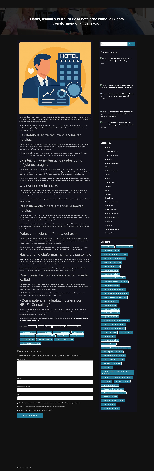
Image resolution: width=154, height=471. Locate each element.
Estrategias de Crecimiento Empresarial (116, 320)
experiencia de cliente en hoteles (114, 328)
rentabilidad (107, 381)
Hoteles (48, 326)
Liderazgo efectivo (109, 336)
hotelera (41, 326)
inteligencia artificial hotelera (68, 172)
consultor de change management (114, 258)
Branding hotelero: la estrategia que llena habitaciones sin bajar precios (121, 87)
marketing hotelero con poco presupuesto (117, 348)
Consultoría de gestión (112, 163)
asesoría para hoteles (125, 247)
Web (18, 395)
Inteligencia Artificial (59, 326)
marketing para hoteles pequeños (114, 355)
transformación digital (110, 397)
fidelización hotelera (28, 335)
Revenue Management (45, 339)
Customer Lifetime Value (111, 313)
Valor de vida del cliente (111, 408)
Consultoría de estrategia (112, 266)
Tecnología (108, 221)
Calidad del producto (111, 151)
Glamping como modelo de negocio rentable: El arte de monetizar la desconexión (121, 114)
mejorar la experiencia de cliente (114, 359)
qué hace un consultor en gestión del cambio (118, 377)
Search (131, 44)
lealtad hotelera (63, 335)
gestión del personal (110, 332)
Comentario (21, 359)
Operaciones (109, 198)
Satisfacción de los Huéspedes (113, 389)
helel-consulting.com (33, 320)
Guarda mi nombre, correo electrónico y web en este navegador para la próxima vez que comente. (49, 403)
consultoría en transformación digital (115, 297)
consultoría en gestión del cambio (114, 289)
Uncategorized (109, 233)
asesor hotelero (109, 247)
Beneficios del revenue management (115, 254)
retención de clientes (28, 339)
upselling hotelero (109, 404)
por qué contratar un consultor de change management (116, 372)
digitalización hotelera (111, 317)
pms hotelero (108, 367)
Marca (107, 190)
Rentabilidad (109, 206)
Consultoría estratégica (111, 301)
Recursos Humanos (111, 202)
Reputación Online (111, 209)
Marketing (108, 194)
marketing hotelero (78, 335)
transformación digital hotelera (30, 259)
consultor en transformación (112, 262)
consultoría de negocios (111, 285)
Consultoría (32, 326)
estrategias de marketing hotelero (114, 324)
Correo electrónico (23, 386)
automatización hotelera (111, 251)
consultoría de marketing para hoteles (115, 282)
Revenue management (112, 217)
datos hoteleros (78, 332)
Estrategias (108, 167)
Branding (108, 147)
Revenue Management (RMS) (61, 178)
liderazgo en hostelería (111, 340)
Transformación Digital (74, 326)
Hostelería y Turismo (111, 171)
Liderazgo (108, 186)
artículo (27, 125)
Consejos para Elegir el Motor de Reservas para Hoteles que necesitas (121, 124)
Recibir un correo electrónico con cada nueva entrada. (36, 410)
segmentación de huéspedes (65, 339)
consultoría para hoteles (62, 332)
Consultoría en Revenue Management (116, 293)
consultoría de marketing (111, 274)
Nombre (20, 378)
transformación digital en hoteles (114, 400)
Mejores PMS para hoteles (112, 363)
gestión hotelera (127, 332)
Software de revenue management (114, 393)
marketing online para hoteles (113, 352)
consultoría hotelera (45, 332)
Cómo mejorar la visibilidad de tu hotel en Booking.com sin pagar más (121, 95)
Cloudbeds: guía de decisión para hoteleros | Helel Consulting (120, 60)
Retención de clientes (111, 213)
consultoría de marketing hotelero (114, 278)
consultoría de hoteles (29, 332)
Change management (111, 155)
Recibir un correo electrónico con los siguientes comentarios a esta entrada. (43, 406)
